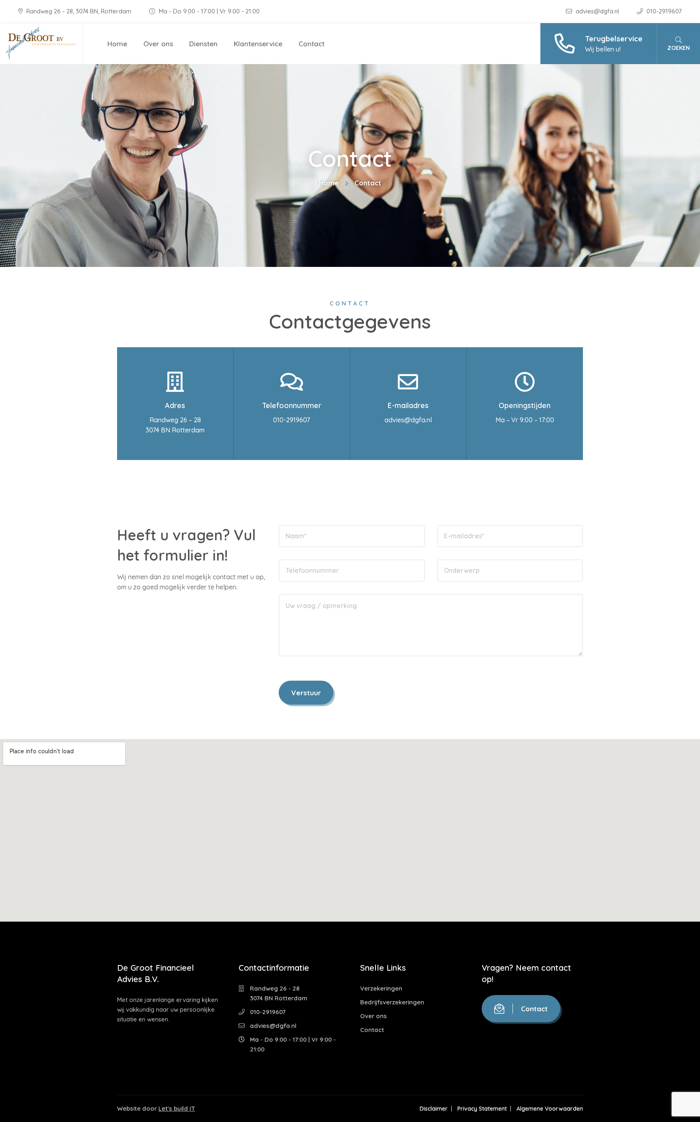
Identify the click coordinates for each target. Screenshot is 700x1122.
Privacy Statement (482, 1108)
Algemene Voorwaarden (549, 1108)
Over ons (158, 43)
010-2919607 (663, 11)
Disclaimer (434, 1108)
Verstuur (306, 692)
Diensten (203, 43)
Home (117, 43)
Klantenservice (258, 43)
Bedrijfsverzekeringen (392, 1002)
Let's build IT (176, 1108)
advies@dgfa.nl (597, 11)
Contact (311, 43)
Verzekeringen (381, 988)
